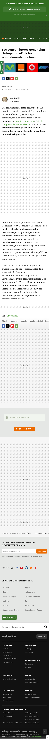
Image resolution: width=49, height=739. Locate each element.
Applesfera (7, 655)
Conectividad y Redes (33, 610)
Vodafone (14, 321)
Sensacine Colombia (32, 719)
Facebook (3, 78)
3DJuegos (28, 649)
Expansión (12, 315)
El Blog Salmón (30, 694)
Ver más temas (9, 617)
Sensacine (29, 664)
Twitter (8, 78)
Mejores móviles (25, 533)
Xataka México (8, 713)
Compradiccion (8, 701)
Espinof (28, 667)
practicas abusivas (24, 121)
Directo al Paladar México (12, 723)
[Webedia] (9, 638)
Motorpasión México (33, 723)
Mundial (8, 38)
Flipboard (12, 78)
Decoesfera (7, 697)
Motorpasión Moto (32, 682)
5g (26, 601)
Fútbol (31, 38)
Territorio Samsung (32, 596)
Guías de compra (9, 596)
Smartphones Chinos (11, 610)
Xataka (5, 649)
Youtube (22, 567)
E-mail (16, 78)
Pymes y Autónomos (32, 697)
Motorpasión (30, 679)
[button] (14, 98)
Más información (37, 736)
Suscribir (42, 551)
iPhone (5, 605)
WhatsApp (29, 605)
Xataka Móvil (7, 652)
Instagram (26, 567)
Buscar (46, 627)
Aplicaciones (30, 592)
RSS (31, 567)
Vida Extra (29, 652)
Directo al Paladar (9, 679)
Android (6, 601)
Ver (26, 429)
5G (39, 38)
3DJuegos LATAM (31, 713)
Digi (24, 38)
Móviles (17, 38)
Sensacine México (32, 716)
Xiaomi (5, 592)
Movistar (24, 321)
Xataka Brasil (7, 716)
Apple (27, 587)
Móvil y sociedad (36, 321)
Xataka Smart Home (10, 659)
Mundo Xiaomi (8, 662)
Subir (40, 636)
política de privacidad (34, 556)
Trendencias (7, 694)
